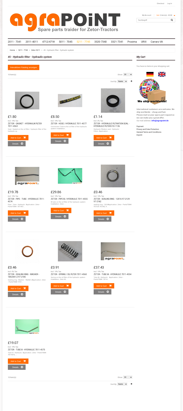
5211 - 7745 (23, 50)
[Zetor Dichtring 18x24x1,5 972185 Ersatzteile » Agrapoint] (27, 251)
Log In (169, 3)
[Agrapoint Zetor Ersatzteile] (150, 73)
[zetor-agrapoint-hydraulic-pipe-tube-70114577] (70, 100)
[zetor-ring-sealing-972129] (113, 176)
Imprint (139, 135)
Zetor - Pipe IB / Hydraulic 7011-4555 (69, 199)
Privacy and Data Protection (148, 129)
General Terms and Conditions (149, 132)
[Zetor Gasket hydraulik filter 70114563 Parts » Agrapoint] (27, 100)
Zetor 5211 (35, 50)
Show (120, 75)
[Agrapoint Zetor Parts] (161, 73)
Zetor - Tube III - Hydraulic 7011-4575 (26, 350)
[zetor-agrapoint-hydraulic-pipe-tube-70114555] (70, 176)
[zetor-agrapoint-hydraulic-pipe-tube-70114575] (27, 326)
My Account (146, 15)
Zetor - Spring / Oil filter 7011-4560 (69, 274)
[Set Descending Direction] (131, 81)
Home (12, 50)
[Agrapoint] (65, 22)
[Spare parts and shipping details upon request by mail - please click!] (152, 78)
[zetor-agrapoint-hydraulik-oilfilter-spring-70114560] (70, 251)
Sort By (113, 81)
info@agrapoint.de (160, 121)
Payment (140, 126)
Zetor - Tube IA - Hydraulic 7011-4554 (112, 274)
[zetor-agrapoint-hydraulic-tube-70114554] (113, 251)
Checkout (160, 3)
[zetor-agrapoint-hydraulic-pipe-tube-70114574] (27, 176)
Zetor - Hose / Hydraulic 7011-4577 (68, 123)
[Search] (172, 20)
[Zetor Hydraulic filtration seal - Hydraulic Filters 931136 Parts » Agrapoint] (113, 100)
